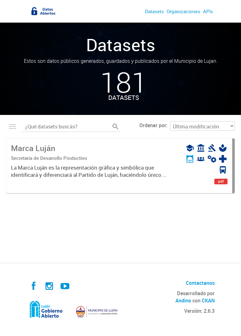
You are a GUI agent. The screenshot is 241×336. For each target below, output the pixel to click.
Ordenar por (152, 125)
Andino (183, 300)
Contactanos (200, 282)
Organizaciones (183, 11)
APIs (208, 11)
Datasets (154, 11)
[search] (115, 126)
